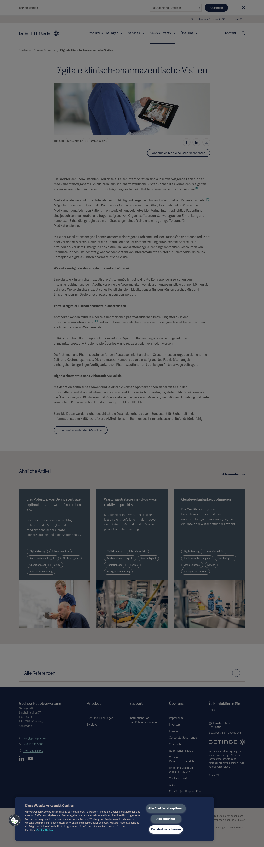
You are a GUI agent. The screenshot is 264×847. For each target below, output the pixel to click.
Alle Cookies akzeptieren (165, 808)
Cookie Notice (44, 830)
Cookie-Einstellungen (166, 829)
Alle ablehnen (165, 819)
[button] (15, 820)
